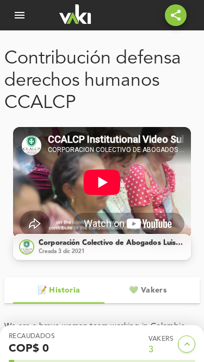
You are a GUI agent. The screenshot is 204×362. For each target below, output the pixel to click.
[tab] (58, 290)
